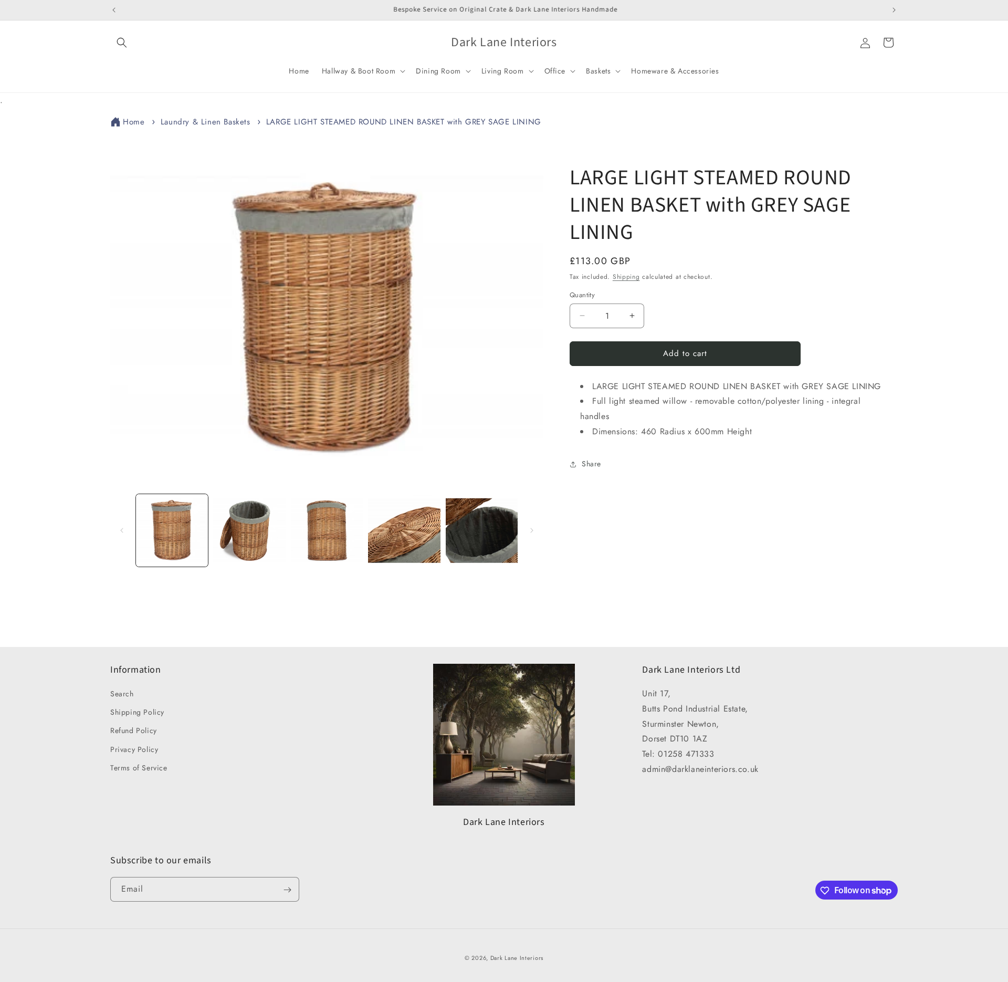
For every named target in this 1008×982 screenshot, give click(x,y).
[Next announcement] (894, 10)
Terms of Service (138, 767)
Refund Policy (133, 731)
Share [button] (591, 463)
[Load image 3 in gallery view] (327, 530)
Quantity (582, 295)
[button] (121, 42)
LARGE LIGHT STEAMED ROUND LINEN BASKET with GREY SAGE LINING (403, 122)
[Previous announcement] (113, 10)
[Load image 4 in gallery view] (404, 530)
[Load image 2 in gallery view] (249, 530)
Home (133, 122)
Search (122, 693)
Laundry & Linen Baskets (205, 122)
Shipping (626, 276)
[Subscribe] (287, 889)
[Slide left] (121, 530)
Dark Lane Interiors (516, 958)
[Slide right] (531, 530)
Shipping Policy (137, 712)
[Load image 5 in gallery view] (482, 530)
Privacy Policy (134, 749)
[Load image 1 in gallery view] (172, 530)
